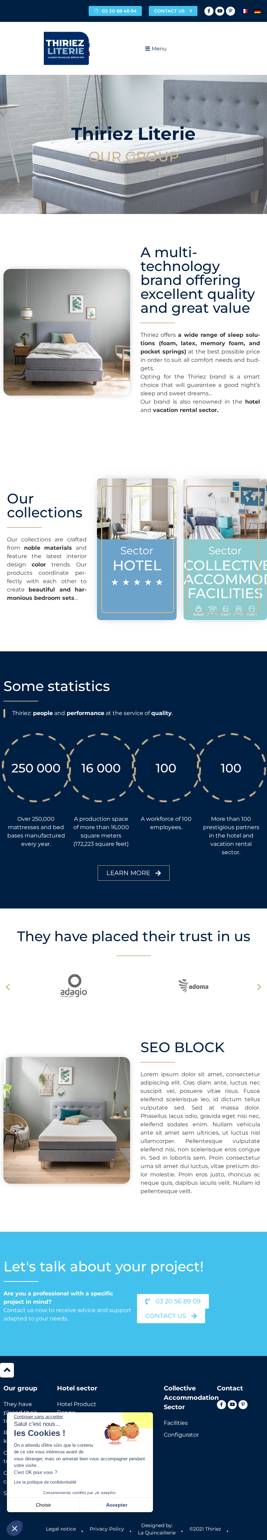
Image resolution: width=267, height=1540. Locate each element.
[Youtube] (219, 11)
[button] (7, 987)
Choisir (43, 1505)
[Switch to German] (257, 11)
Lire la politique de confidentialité (45, 1482)
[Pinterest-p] (230, 11)
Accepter (116, 1505)
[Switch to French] (244, 11)
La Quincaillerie (157, 1533)
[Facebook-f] (208, 11)
